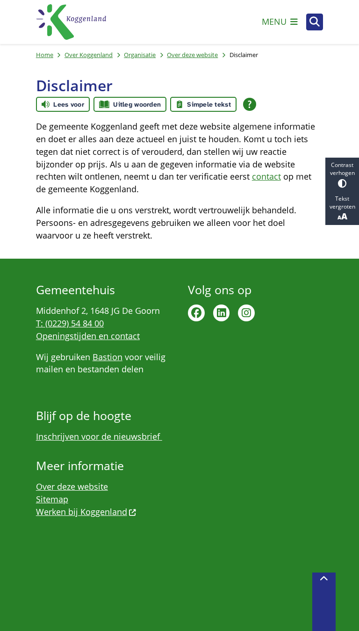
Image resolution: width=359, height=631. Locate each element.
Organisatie (140, 55)
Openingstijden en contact (88, 335)
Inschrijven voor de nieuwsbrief (99, 436)
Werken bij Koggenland (81, 511)
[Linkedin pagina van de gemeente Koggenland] (221, 313)
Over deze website (192, 55)
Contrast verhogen (342, 169)
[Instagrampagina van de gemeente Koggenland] (246, 313)
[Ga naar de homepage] (71, 22)
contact (266, 176)
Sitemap (52, 499)
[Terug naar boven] (324, 602)
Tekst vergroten (342, 202)
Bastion (107, 357)
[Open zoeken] (314, 22)
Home (44, 55)
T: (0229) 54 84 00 (70, 323)
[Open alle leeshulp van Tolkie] (249, 104)
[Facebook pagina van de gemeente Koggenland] (196, 313)
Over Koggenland (89, 55)
